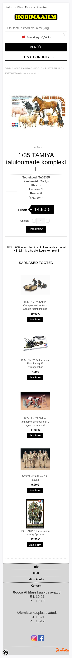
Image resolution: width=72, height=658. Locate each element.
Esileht (8, 68)
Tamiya (45, 181)
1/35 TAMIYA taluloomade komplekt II (22, 73)
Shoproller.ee (62, 650)
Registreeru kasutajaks (36, 7)
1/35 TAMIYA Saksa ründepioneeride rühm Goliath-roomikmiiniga (35, 305)
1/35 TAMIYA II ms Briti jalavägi (35, 478)
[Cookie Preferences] (5, 652)
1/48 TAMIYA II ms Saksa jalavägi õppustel (35, 533)
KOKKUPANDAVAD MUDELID (28, 68)
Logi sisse (18, 7)
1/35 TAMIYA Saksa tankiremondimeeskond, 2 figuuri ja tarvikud (35, 422)
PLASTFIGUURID (53, 68)
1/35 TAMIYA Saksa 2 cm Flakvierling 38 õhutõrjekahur (35, 363)
